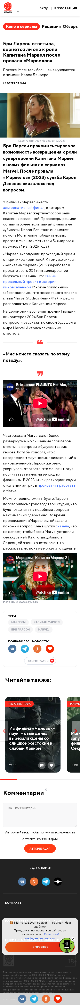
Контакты (13, 902)
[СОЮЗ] (8, 959)
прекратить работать (56, 485)
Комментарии (40, 660)
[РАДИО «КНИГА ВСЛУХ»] (67, 945)
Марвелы (18, 622)
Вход (44, 8)
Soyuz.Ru (8, 7)
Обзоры (71, 26)
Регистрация (65, 8)
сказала (62, 526)
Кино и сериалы (21, 26)
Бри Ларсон (20, 629)
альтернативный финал (24, 207)
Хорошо (40, 947)
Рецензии (51, 26)
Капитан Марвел (47, 622)
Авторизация (40, 848)
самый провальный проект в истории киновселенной (30, 281)
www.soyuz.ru (28, 601)
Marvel (43, 629)
